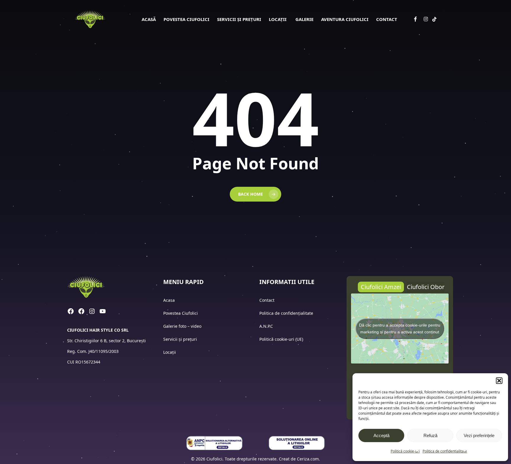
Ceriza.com (308, 459)
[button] (499, 381)
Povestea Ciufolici (180, 313)
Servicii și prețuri (180, 339)
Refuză (430, 435)
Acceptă (381, 435)
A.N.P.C (266, 326)
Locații (170, 352)
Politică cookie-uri (405, 451)
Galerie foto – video (183, 326)
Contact (267, 300)
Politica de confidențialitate (445, 451)
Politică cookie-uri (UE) (281, 339)
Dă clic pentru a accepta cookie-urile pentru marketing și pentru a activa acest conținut (399, 328)
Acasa (169, 300)
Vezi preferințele (479, 435)
